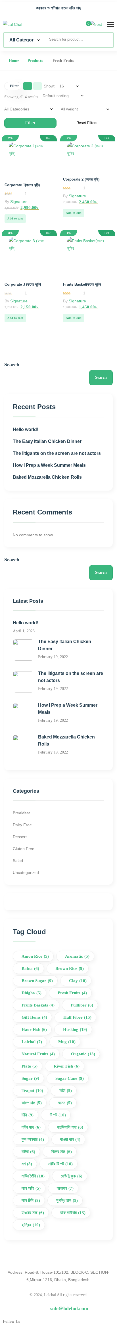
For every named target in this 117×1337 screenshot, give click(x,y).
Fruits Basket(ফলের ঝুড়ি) (82, 284)
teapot (32, 1090)
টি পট (58, 1115)
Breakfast (21, 813)
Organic (83, 1054)
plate (29, 1066)
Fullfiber (82, 1005)
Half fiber (77, 1017)
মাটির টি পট (60, 1164)
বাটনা (28, 1151)
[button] (15, 218)
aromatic (77, 956)
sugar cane (69, 1078)
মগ (27, 1164)
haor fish (34, 1029)
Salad (18, 860)
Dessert (20, 836)
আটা (65, 1090)
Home (14, 60)
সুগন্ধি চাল (67, 1200)
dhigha (31, 993)
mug (67, 1041)
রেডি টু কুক (71, 1176)
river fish (67, 1066)
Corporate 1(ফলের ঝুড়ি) (22, 185)
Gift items (34, 1017)
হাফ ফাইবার (72, 1212)
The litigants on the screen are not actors (57, 453)
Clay (78, 980)
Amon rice (35, 956)
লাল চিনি (31, 1200)
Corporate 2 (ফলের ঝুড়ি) (81, 179)
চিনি (28, 1115)
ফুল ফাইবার (33, 1139)
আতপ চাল (32, 1102)
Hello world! (25, 429)
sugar (30, 1078)
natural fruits (38, 1054)
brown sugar (37, 980)
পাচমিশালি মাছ (70, 1127)
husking (75, 1029)
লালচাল (65, 1188)
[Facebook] (34, 1325)
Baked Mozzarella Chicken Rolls (47, 477)
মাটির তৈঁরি (33, 1176)
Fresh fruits (72, 993)
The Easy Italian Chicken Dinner (47, 441)
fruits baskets (38, 1005)
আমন (65, 1102)
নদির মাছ (31, 1127)
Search (11, 364)
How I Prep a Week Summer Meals (49, 465)
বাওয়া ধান (70, 1139)
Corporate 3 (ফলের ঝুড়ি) (23, 284)
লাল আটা (31, 1188)
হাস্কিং (31, 1225)
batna (30, 968)
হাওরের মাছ (33, 1212)
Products (35, 60)
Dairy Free (22, 825)
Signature (19, 201)
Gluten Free (23, 848)
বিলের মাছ (61, 1151)
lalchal (32, 1041)
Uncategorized (26, 872)
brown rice (69, 968)
